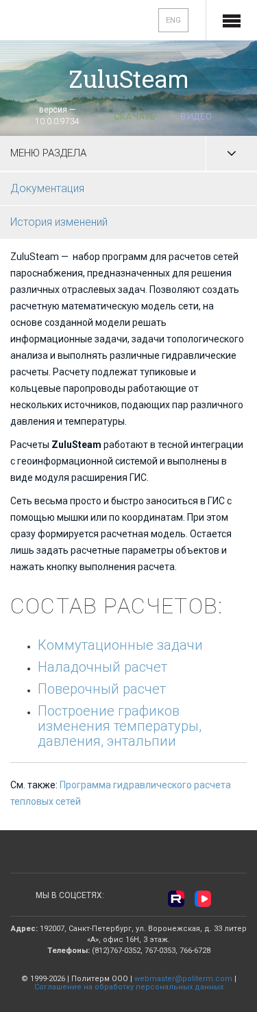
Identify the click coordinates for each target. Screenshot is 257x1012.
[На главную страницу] (55, 21)
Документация (47, 188)
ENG (173, 20)
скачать (135, 116)
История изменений (59, 221)
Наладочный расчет (102, 667)
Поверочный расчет (102, 689)
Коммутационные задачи (120, 645)
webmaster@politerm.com (183, 978)
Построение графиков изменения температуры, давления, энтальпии (119, 726)
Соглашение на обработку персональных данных (128, 986)
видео (196, 116)
